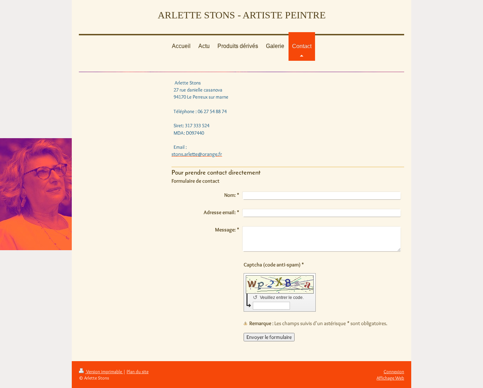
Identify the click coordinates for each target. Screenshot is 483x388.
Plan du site (138, 371)
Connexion (394, 371)
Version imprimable (104, 371)
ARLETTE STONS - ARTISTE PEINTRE (242, 15)
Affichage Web (390, 378)
